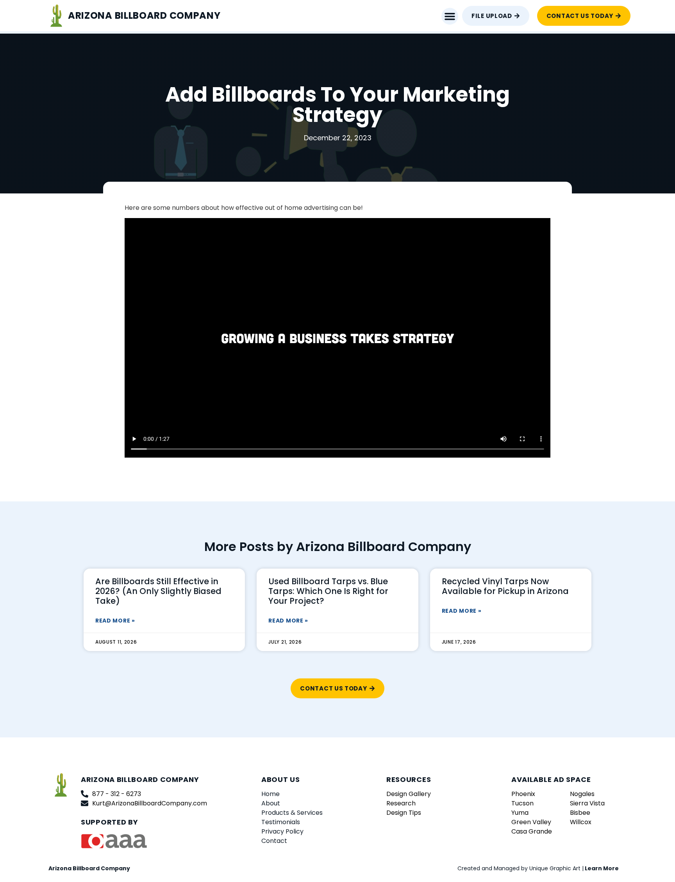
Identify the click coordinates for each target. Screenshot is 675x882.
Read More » (115, 620)
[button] (450, 16)
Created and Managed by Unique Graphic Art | (538, 868)
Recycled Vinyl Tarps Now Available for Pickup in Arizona (505, 586)
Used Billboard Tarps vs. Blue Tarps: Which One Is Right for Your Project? (328, 591)
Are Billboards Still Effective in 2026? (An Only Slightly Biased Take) (158, 591)
